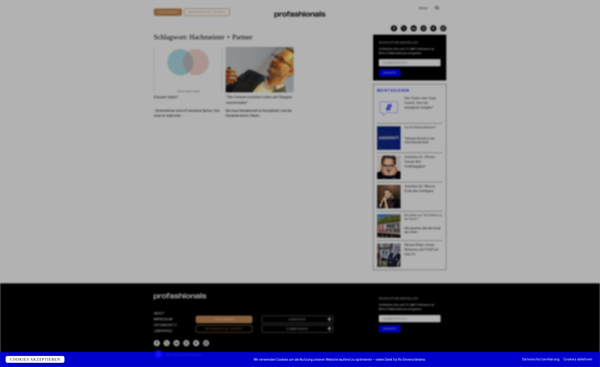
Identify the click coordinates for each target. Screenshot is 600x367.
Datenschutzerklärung (541, 359)
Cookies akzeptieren (35, 359)
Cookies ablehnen (577, 359)
